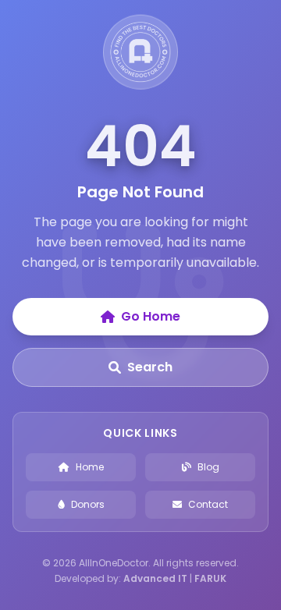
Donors (88, 504)
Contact (208, 504)
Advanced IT (155, 578)
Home (90, 466)
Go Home (150, 316)
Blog (208, 466)
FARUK (210, 578)
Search (150, 367)
